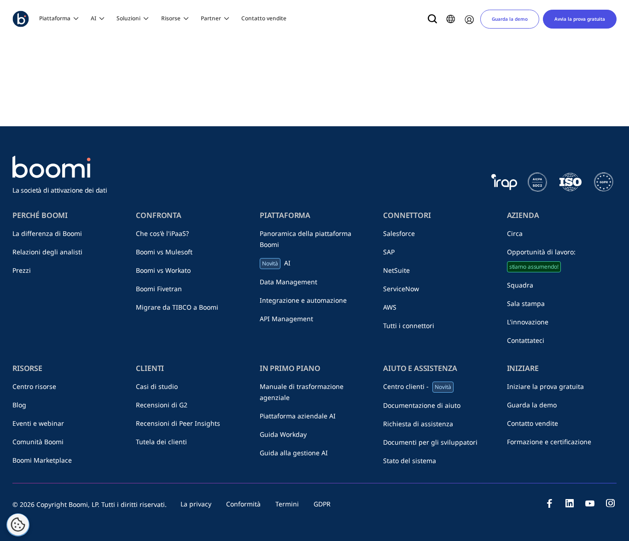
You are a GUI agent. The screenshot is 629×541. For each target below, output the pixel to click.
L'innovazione (527, 322)
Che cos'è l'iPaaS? (162, 233)
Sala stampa (526, 303)
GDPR (322, 504)
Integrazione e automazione (303, 300)
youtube (589, 503)
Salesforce (399, 233)
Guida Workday (283, 434)
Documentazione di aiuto (421, 405)
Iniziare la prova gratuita (545, 386)
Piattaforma (54, 18)
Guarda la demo (510, 19)
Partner (211, 18)
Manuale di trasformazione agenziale (302, 392)
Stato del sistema (409, 460)
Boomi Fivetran (159, 288)
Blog (19, 404)
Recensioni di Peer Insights (178, 423)
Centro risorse (34, 386)
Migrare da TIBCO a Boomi (177, 307)
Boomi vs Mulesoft (164, 251)
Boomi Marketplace (42, 460)
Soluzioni (128, 18)
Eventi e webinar (38, 423)
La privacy (196, 504)
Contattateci (525, 340)
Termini (287, 504)
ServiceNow (401, 288)
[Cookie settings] (17, 524)
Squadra (520, 285)
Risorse (171, 18)
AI (93, 18)
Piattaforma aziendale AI (298, 416)
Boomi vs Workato (163, 270)
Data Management (288, 281)
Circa (515, 233)
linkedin (569, 503)
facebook (549, 503)
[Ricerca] (432, 19)
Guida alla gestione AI (294, 452)
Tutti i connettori (408, 325)
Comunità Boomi (38, 441)
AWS (389, 307)
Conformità (243, 504)
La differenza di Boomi (47, 233)
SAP (389, 251)
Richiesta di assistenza (418, 423)
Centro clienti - (417, 386)
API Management (286, 318)
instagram (610, 503)
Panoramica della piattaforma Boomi (305, 239)
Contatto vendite (263, 18)
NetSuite (396, 270)
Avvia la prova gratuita (579, 19)
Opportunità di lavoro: (541, 258)
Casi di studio (157, 386)
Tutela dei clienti (161, 441)
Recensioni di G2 (161, 404)
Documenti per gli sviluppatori (430, 442)
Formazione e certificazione (549, 441)
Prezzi (21, 270)
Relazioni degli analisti (47, 251)
